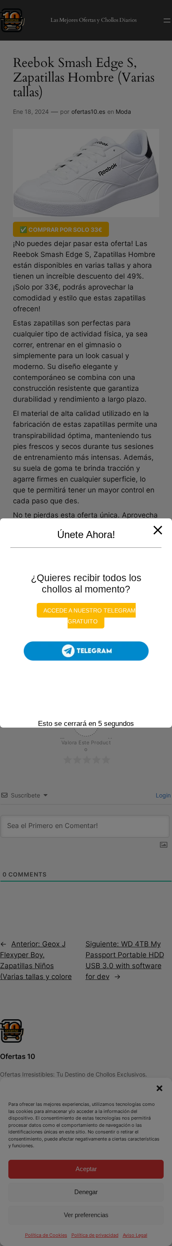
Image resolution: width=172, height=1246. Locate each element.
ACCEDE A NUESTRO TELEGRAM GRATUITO (89, 616)
